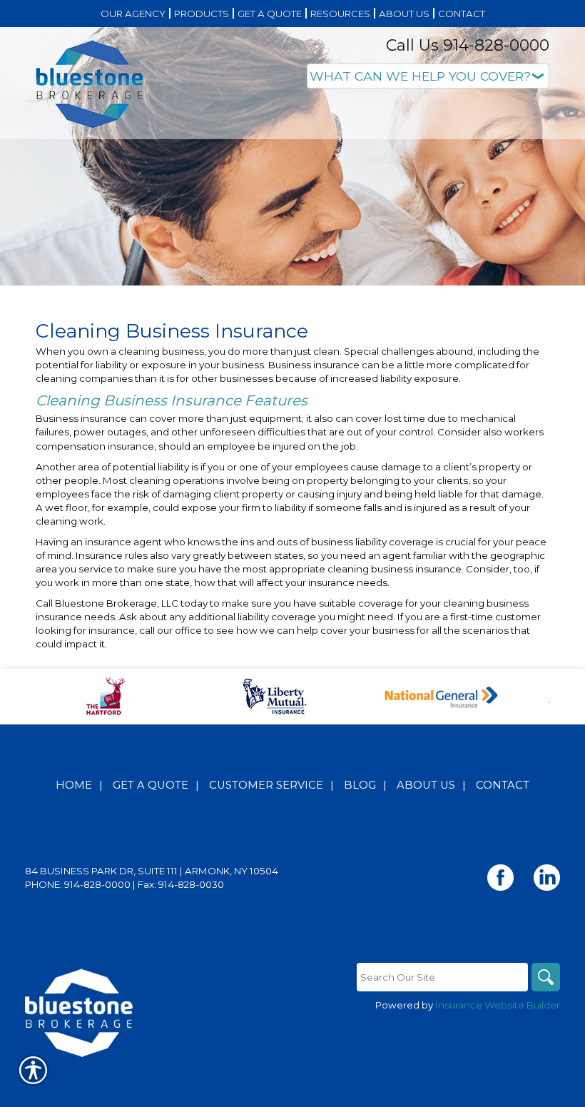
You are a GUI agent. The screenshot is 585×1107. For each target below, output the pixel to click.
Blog (360, 785)
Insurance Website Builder (497, 1005)
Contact (502, 785)
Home (74, 785)
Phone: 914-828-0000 (78, 884)
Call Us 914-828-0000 (467, 45)
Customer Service (266, 785)
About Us (426, 785)
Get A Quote (150, 785)
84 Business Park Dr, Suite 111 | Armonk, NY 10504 (151, 870)
